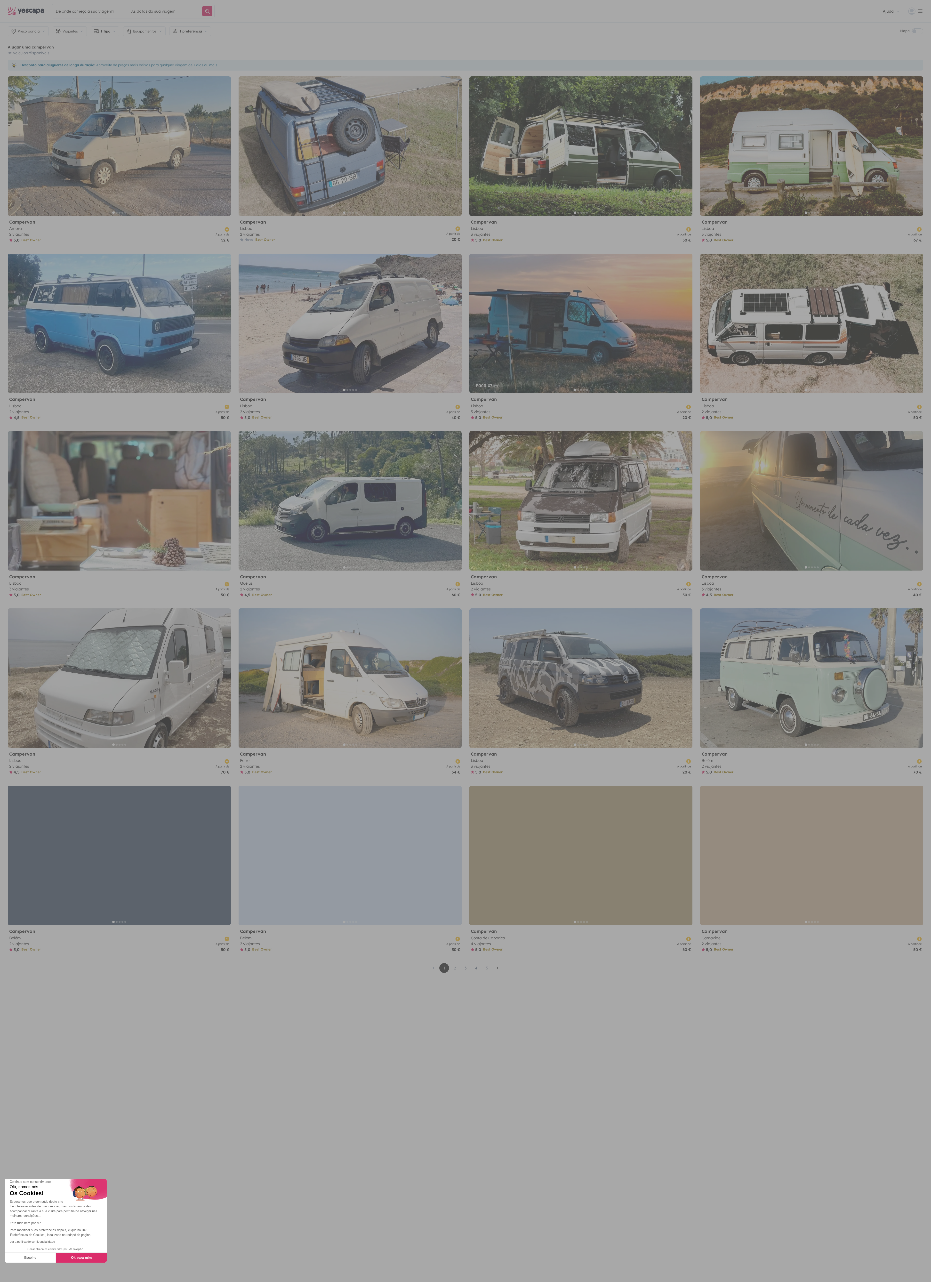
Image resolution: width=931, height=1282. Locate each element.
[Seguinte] (225, 146)
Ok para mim (81, 1257)
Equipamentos (145, 31)
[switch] (917, 31)
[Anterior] (13, 146)
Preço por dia (29, 31)
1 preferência (190, 31)
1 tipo (105, 31)
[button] (10, 1274)
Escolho (30, 1257)
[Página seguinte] (497, 968)
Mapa (905, 31)
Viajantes (70, 31)
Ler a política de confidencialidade (32, 1241)
